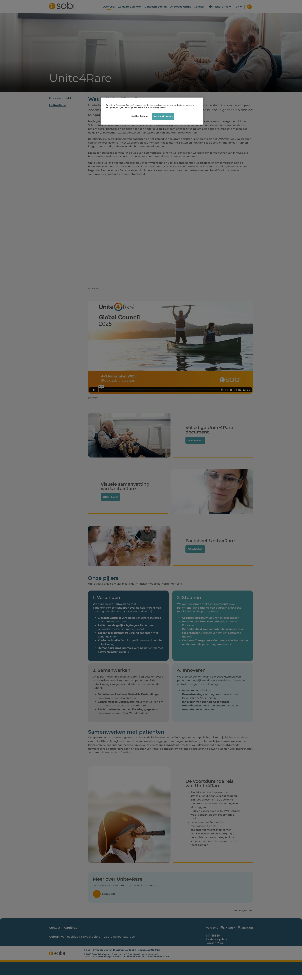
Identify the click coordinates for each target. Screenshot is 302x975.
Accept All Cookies (163, 116)
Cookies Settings (139, 116)
